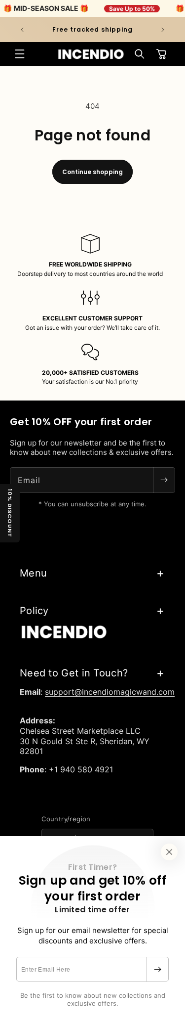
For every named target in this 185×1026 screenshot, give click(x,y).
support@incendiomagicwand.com (110, 692)
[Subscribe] (157, 969)
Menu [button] (33, 573)
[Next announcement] (163, 30)
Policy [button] (34, 611)
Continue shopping (92, 172)
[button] (20, 54)
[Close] (169, 852)
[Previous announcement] (22, 30)
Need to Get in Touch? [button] (74, 673)
